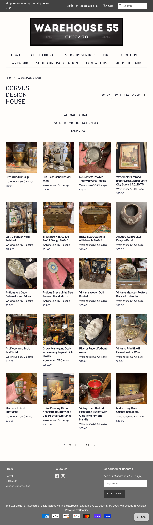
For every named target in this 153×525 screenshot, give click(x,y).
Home (16, 55)
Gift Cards (11, 481)
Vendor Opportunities (18, 486)
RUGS (107, 55)
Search (10, 476)
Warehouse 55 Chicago (133, 505)
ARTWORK (20, 63)
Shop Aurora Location (57, 63)
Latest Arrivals (43, 55)
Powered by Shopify (76, 510)
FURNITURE (128, 55)
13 (87, 445)
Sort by (105, 94)
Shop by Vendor (80, 55)
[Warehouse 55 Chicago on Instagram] (63, 477)
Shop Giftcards (129, 63)
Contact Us (96, 63)
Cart (110, 5)
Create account (89, 5)
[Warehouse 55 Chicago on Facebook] (57, 477)
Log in (70, 5)
